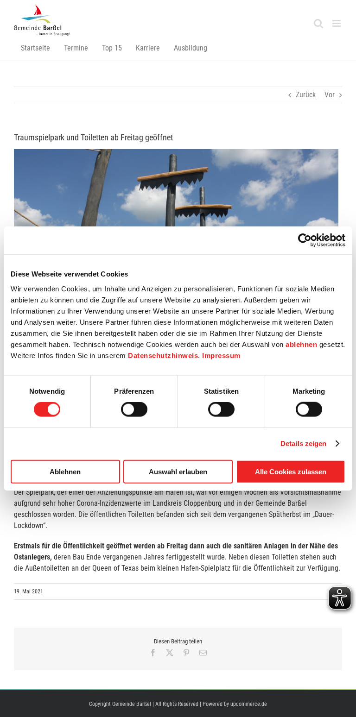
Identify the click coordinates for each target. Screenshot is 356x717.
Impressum (221, 355)
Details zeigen (303, 443)
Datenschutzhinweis (163, 355)
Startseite (35, 48)
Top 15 (112, 48)
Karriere (148, 48)
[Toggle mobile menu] (337, 23)
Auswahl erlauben (178, 471)
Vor (329, 94)
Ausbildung (190, 48)
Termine (76, 48)
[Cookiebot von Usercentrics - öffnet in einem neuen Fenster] (304, 240)
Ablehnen (65, 471)
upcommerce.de (248, 704)
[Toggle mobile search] (318, 23)
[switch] (134, 409)
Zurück (306, 94)
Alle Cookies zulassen (290, 471)
